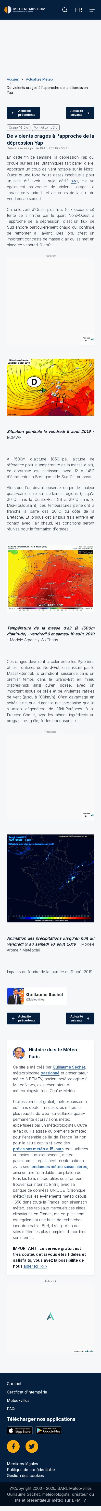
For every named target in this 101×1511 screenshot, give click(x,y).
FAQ (11, 1408)
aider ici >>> (35, 1266)
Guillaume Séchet (69, 1067)
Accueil (13, 79)
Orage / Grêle (18, 127)
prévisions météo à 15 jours (38, 1148)
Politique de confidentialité (31, 1469)
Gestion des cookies (25, 1475)
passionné (50, 1072)
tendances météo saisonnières (58, 1166)
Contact (14, 1383)
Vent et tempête (45, 127)
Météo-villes (18, 1400)
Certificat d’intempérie (27, 1392)
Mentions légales (22, 1463)
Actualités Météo (39, 79)
